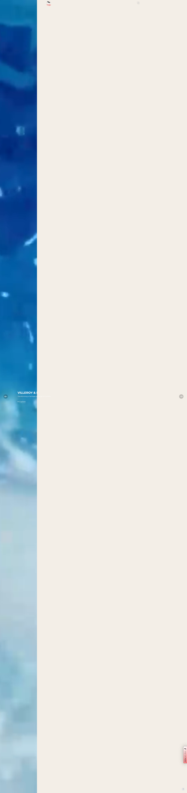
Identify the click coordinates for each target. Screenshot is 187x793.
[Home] (48, 3)
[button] (137, 3)
